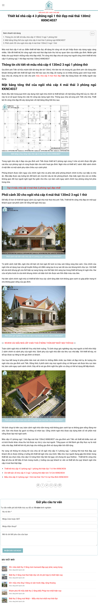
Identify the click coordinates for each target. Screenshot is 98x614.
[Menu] (3, 5)
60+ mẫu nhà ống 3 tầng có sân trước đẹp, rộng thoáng (32, 583)
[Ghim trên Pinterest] (55, 485)
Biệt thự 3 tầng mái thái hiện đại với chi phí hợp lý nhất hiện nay (36, 575)
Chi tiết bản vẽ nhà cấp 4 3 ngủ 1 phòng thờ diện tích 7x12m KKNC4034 (34, 473)
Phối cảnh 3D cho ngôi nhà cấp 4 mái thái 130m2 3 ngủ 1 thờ (31, 43)
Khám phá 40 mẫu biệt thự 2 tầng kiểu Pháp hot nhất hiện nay (35, 591)
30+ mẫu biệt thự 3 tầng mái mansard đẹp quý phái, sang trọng (35, 567)
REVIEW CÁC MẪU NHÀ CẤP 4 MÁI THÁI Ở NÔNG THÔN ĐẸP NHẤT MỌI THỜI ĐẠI (39, 343)
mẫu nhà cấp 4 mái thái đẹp (48, 76)
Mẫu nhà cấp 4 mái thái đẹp (49, 12)
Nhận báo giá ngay (12, 551)
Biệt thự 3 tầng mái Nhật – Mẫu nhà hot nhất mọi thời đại (33, 598)
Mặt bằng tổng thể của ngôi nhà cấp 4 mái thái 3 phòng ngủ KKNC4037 (35, 40)
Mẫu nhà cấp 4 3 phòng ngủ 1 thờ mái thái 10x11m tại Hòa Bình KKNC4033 (36, 477)
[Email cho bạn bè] (51, 485)
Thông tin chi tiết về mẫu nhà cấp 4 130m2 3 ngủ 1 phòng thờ (31, 37)
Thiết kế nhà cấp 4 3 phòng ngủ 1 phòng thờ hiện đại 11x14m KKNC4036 (35, 469)
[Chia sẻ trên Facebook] (42, 485)
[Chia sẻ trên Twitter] (47, 485)
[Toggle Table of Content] (91, 34)
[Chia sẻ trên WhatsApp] (38, 485)
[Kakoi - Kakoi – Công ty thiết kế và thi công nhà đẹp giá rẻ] (49, 5)
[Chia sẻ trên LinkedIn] (60, 485)
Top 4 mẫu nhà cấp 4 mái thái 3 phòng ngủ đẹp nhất (33, 187)
